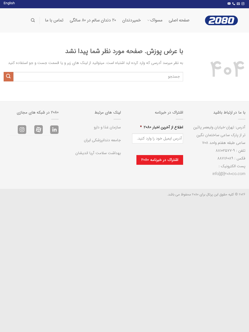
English (9, 3)
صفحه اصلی (179, 20)
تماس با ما (54, 20)
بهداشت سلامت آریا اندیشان (98, 153)
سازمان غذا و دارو (107, 127)
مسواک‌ (156, 20)
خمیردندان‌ (131, 20)
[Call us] (233, 4)
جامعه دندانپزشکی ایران (102, 140)
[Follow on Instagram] (242, 4)
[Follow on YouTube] (229, 4)
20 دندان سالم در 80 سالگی (93, 20)
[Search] (33, 20)
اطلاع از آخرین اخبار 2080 (161, 127)
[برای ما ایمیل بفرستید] (238, 4)
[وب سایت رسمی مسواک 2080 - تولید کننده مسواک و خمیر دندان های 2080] (221, 20)
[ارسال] (8, 76)
